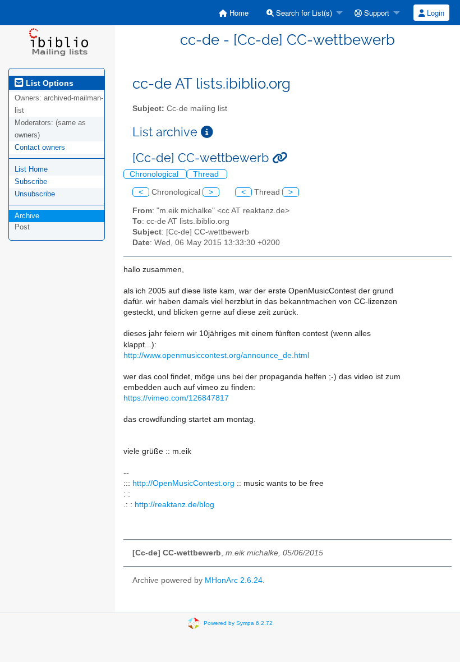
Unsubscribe (35, 194)
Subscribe (31, 181)
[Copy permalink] (279, 158)
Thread (207, 174)
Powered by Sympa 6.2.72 (238, 622)
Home (238, 12)
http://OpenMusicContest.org (183, 483)
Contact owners (40, 147)
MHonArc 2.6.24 (234, 580)
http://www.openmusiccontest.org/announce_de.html (216, 355)
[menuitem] (233, 12)
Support (375, 12)
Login (434, 12)
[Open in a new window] (207, 132)
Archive (27, 216)
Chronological (155, 174)
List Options (48, 83)
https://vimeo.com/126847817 (176, 398)
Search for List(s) (303, 12)
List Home (31, 169)
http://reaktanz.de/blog (174, 504)
